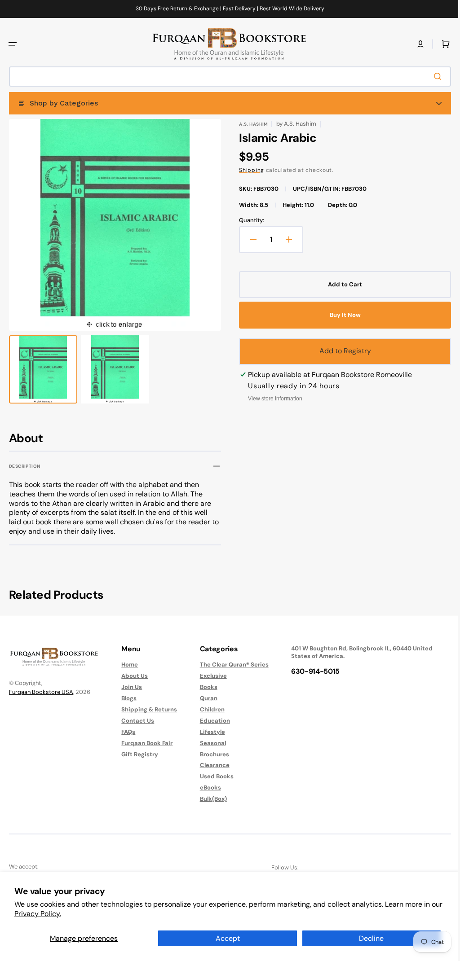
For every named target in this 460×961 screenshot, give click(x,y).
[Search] (432, 76)
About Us (132, 676)
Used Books (212, 776)
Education (210, 720)
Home (127, 664)
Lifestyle (208, 732)
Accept (228, 938)
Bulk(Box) (208, 799)
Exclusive (208, 676)
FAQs (126, 732)
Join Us (129, 687)
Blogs (126, 698)
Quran (204, 698)
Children (207, 709)
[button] (12, 44)
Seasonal (208, 743)
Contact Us (135, 720)
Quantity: (248, 220)
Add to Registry (340, 350)
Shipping (248, 170)
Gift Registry (137, 754)
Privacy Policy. (37, 913)
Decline (371, 938)
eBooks (206, 787)
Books (204, 687)
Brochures (210, 754)
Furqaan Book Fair (144, 743)
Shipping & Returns (147, 709)
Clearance (210, 765)
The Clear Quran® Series (229, 664)
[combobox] (226, 76)
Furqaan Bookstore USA (41, 692)
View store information (272, 398)
